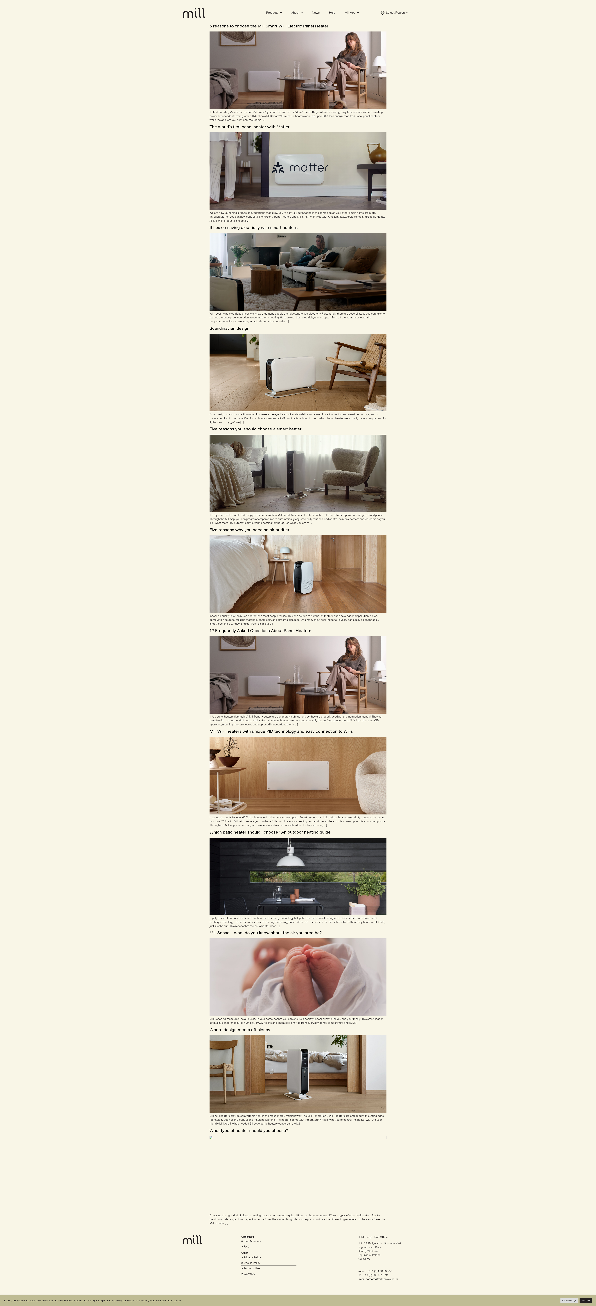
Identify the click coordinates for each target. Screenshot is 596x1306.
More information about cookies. (166, 1300)
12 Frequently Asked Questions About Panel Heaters (260, 631)
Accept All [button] (585, 1301)
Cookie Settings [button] (569, 1301)
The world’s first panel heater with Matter (250, 127)
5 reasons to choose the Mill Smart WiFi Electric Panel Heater (269, 26)
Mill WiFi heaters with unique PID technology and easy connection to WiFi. (281, 731)
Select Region (395, 12)
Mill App (350, 12)
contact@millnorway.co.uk (382, 1279)
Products (272, 12)
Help (332, 12)
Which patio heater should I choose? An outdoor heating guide (270, 832)
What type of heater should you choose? (249, 1131)
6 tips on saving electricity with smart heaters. (254, 228)
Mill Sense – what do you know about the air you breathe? (266, 933)
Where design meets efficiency (240, 1030)
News (316, 12)
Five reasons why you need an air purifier (249, 530)
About (295, 12)
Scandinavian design (230, 328)
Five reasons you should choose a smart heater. (256, 429)
